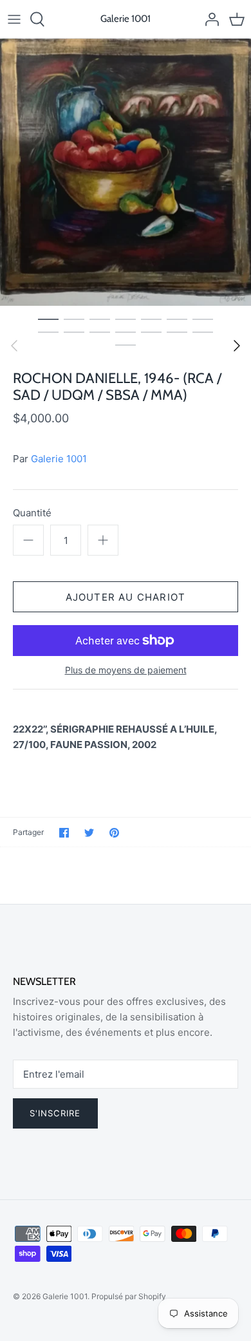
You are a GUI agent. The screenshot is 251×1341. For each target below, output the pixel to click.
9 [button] (74, 331)
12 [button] (151, 331)
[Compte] (208, 19)
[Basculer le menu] (14, 19)
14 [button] (203, 331)
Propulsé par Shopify (128, 1296)
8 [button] (48, 331)
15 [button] (125, 344)
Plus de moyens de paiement (126, 670)
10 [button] (100, 331)
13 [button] (177, 331)
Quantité (32, 513)
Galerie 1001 (59, 459)
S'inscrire (55, 1113)
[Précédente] (14, 346)
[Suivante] (237, 346)
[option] (125, 172)
